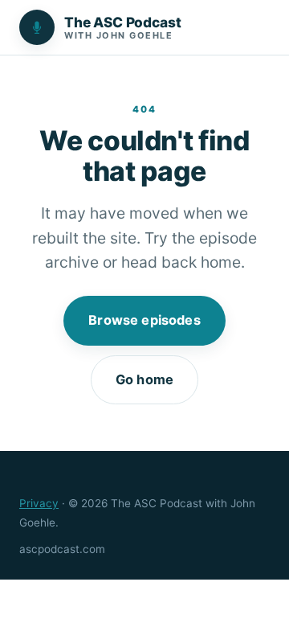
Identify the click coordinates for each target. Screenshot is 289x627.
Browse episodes (144, 320)
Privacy (39, 503)
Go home (144, 379)
